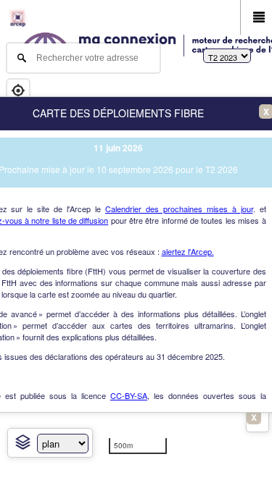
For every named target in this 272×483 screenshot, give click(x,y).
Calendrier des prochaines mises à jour (179, 208)
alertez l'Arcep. (188, 251)
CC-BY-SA (128, 395)
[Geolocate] (18, 90)
